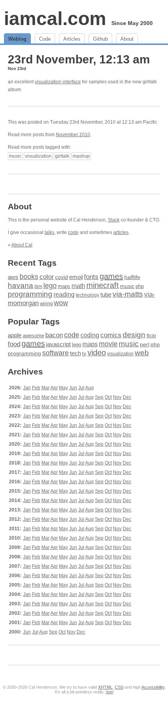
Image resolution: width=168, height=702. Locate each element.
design (134, 335)
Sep (99, 397)
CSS (119, 687)
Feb (36, 388)
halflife (132, 277)
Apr (54, 388)
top (110, 691)
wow (61, 303)
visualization (38, 156)
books (29, 276)
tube (105, 294)
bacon (54, 335)
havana (20, 285)
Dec (127, 397)
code (73, 232)
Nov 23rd (17, 68)
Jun (73, 388)
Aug (89, 388)
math (78, 285)
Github (100, 39)
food (14, 344)
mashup (81, 156)
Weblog (17, 39)
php (140, 286)
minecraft (102, 285)
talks (49, 232)
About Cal (21, 245)
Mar (45, 388)
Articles (71, 39)
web (142, 353)
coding (89, 335)
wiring (46, 303)
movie (108, 344)
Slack (114, 220)
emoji (76, 277)
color (46, 277)
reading (64, 294)
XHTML (105, 687)
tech (75, 353)
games (111, 276)
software (55, 353)
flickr (151, 335)
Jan (27, 388)
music (15, 156)
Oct (108, 397)
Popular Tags (34, 321)
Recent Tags (32, 262)
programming (30, 294)
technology (87, 295)
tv (84, 353)
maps (64, 286)
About (127, 39)
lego (50, 286)
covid (61, 277)
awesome (33, 335)
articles (121, 232)
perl (144, 344)
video (97, 352)
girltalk (62, 156)
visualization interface (58, 82)
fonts (91, 277)
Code (45, 39)
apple (14, 335)
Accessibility (152, 687)
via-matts (128, 294)
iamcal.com (55, 18)
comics (111, 335)
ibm (38, 286)
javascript (58, 344)
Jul (81, 388)
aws (13, 277)
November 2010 (73, 134)
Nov (117, 397)
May (63, 388)
